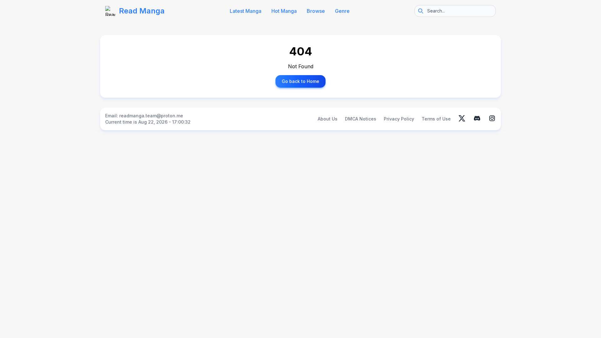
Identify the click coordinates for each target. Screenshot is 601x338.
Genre (342, 11)
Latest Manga (245, 11)
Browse (316, 11)
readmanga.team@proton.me (151, 115)
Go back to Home (300, 81)
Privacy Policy (399, 118)
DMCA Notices (360, 118)
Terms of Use (436, 118)
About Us (327, 118)
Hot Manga (284, 11)
